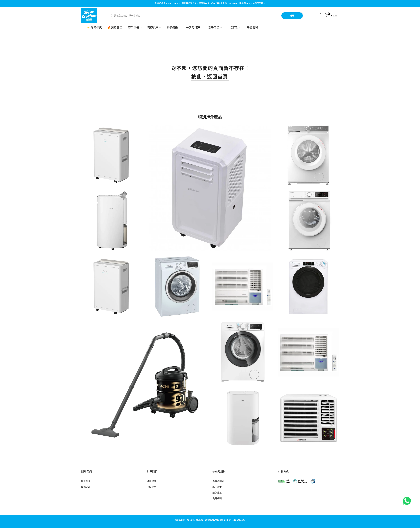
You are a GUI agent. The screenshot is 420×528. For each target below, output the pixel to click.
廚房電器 (133, 28)
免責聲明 (217, 498)
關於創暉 (85, 481)
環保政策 (217, 492)
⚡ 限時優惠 (94, 28)
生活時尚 (233, 28)
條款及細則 (218, 481)
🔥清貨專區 (115, 28)
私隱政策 (217, 487)
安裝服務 (252, 28)
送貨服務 (151, 481)
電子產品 (213, 28)
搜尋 (292, 15)
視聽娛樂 (172, 28)
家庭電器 (152, 28)
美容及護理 (193, 28)
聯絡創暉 (85, 487)
